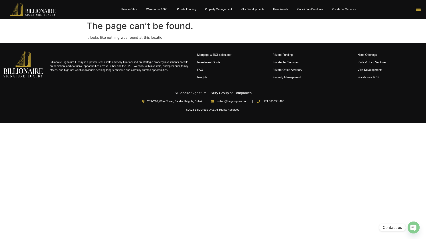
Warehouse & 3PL (157, 9)
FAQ (200, 69)
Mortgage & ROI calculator (214, 54)
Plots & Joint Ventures (310, 9)
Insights (202, 77)
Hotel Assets (280, 9)
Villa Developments (252, 9)
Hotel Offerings (367, 54)
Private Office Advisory (287, 69)
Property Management (218, 9)
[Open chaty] (414, 227)
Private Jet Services (344, 9)
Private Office (129, 9)
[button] (418, 9)
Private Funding (186, 9)
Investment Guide (208, 62)
